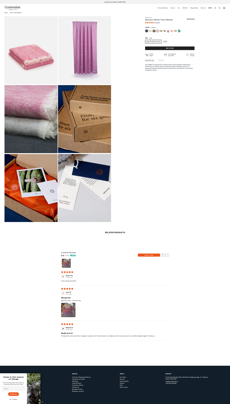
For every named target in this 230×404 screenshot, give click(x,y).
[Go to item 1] (66, 263)
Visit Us (122, 379)
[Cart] (224, 8)
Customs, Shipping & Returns (81, 377)
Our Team (123, 377)
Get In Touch (124, 387)
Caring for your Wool (78, 379)
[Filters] (163, 255)
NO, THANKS (13, 399)
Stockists (75, 381)
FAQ (121, 385)
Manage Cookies (77, 389)
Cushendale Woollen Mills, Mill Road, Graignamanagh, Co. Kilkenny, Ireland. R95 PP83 (186, 378)
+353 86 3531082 (171, 383)
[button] (162, 8)
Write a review (149, 255)
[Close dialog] (38, 375)
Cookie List (75, 387)
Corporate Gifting (77, 385)
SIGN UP (13, 394)
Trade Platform (76, 383)
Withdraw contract (78, 391)
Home (6, 12)
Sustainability (124, 381)
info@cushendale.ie (171, 381)
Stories (122, 383)
